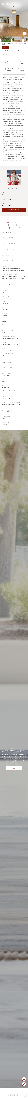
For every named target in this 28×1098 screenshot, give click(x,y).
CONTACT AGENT (14, 209)
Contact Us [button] (14, 768)
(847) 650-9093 (6, 199)
